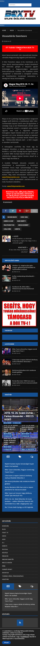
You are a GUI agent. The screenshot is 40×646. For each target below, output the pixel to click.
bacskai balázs (12, 217)
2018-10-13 (17, 271)
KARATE (4, 546)
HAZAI (4, 536)
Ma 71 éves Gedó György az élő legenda (19, 507)
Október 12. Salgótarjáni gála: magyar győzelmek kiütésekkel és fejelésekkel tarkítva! (23, 267)
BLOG (4, 529)
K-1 (3, 542)
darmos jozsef (8, 221)
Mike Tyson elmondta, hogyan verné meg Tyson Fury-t (24, 350)
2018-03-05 (17, 291)
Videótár (8, 394)
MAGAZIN (5, 556)
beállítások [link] (25, 637)
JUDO (3, 539)
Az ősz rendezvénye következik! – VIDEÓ (23, 277)
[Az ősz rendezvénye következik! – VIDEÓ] (6, 278)
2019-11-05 (17, 423)
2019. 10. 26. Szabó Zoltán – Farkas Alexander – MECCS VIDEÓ (19, 416)
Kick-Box (5, 549)
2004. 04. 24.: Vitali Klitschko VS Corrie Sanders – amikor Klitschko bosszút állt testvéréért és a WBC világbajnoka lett (19, 501)
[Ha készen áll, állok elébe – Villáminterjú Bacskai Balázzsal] (6, 289)
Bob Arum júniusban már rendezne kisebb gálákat (24, 371)
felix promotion (9, 225)
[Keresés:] (20, 5)
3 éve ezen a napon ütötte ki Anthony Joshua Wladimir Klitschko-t (25, 361)
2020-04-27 (17, 385)
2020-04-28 (17, 374)
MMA (3, 566)
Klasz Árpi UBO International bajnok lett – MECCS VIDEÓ (29, 445)
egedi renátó (21, 221)
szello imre (7, 229)
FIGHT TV (5, 532)
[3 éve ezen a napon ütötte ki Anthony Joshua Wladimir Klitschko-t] (6, 362)
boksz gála (24, 217)
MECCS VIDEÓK (7, 562)
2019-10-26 (31, 449)
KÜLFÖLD (5, 552)
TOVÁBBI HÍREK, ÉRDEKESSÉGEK (12, 576)
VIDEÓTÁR (5, 579)
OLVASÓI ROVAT (7, 569)
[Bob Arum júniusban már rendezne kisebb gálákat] (6, 372)
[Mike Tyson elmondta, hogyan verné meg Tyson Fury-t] (6, 351)
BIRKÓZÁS (5, 526)
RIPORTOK (5, 573)
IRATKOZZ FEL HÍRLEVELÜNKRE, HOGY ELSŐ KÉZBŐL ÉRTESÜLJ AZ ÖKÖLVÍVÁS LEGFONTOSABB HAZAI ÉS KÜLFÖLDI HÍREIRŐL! (20, 194)
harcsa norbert (23, 225)
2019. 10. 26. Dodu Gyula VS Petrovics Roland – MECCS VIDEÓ (28, 428)
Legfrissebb (9, 344)
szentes (17, 229)
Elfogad (6, 642)
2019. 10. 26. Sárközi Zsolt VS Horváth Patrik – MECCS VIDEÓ (11, 428)
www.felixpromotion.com (11, 177)
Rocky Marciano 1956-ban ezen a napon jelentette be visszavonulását (24, 382)
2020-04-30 (17, 353)
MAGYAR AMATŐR (8, 559)
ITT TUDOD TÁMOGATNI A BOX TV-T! (20, 48)
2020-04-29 (17, 364)
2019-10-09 (17, 280)
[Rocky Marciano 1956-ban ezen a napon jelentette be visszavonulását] (6, 383)
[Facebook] (20, 623)
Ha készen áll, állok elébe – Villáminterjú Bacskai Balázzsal (23, 288)
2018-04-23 (7, 41)
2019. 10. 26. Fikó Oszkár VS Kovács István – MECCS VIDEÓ (10, 441)
